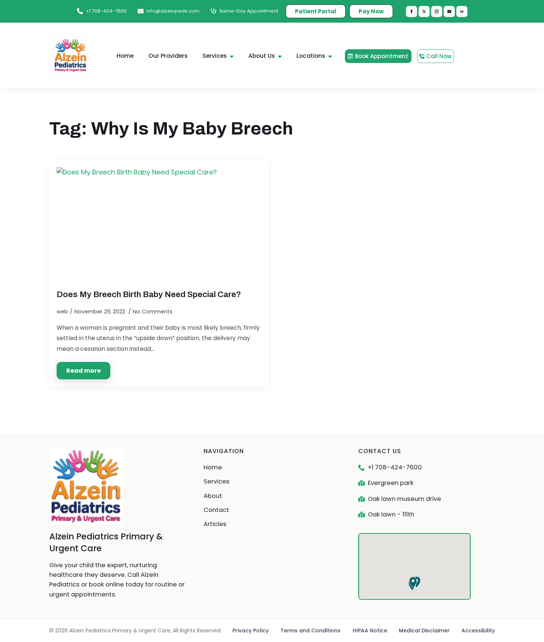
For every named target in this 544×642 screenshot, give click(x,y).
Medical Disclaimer (424, 630)
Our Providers (168, 55)
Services (214, 55)
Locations (310, 55)
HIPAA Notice (370, 630)
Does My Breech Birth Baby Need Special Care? (149, 294)
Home (125, 55)
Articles (215, 524)
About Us (261, 55)
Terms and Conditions (310, 630)
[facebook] (411, 11)
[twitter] (424, 11)
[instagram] (436, 11)
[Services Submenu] (234, 56)
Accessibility (478, 630)
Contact (216, 510)
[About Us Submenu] (282, 56)
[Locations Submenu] (332, 56)
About (213, 496)
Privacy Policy (250, 630)
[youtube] (449, 11)
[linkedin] (461, 11)
